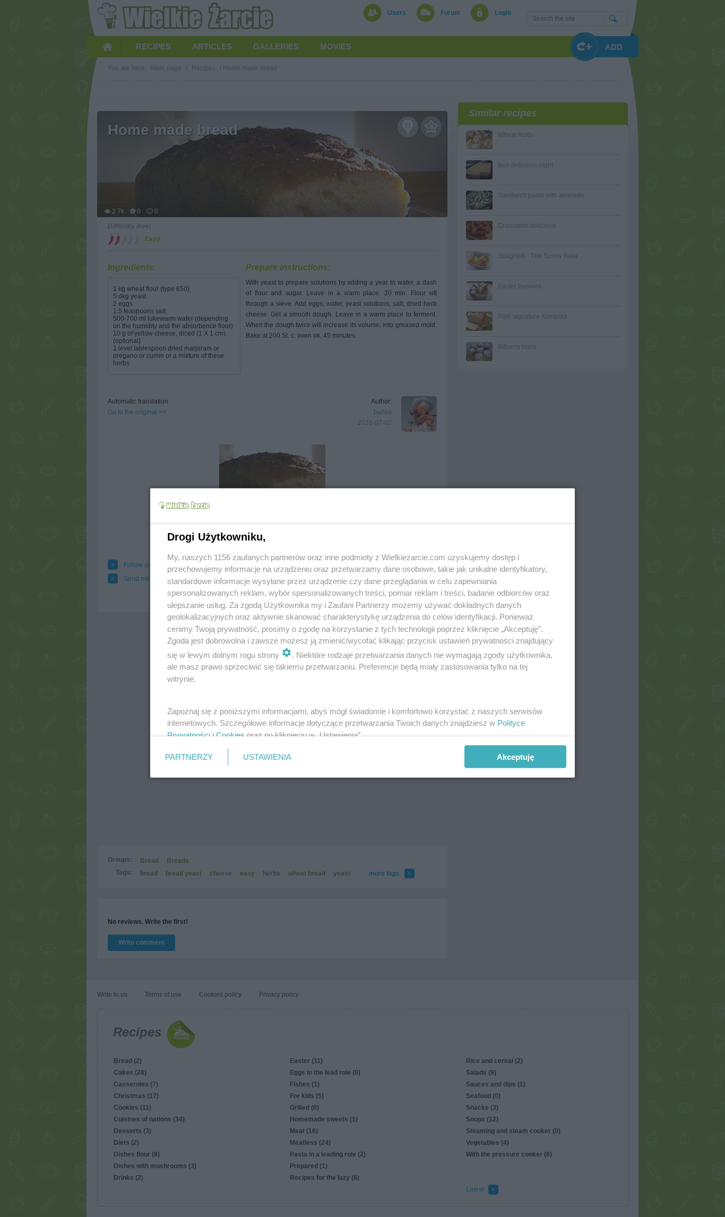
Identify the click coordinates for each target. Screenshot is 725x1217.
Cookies (230, 734)
